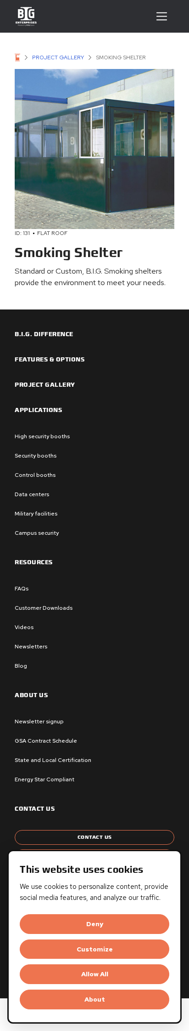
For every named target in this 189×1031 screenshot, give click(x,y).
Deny (94, 924)
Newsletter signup (39, 721)
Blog (21, 666)
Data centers (32, 494)
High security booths (42, 436)
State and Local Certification (53, 760)
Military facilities (36, 513)
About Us (31, 695)
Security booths (35, 455)
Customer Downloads (43, 608)
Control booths (35, 475)
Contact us (35, 809)
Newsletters (31, 646)
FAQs (21, 588)
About (94, 999)
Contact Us (95, 837)
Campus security (37, 533)
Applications (38, 410)
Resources (34, 562)
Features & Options (49, 359)
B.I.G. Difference (44, 334)
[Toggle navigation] (161, 16)
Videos (24, 627)
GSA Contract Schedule (46, 741)
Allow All (94, 974)
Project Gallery (58, 57)
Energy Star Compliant (44, 779)
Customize (95, 949)
